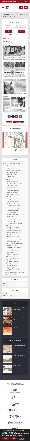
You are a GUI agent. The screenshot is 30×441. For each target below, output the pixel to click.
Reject (13, 438)
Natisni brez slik (19, 122)
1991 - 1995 (8, 263)
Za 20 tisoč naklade (12, 212)
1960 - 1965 (8, 207)
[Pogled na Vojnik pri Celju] (7, 359)
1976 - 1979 (8, 249)
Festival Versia (16, 327)
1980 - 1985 (8, 256)
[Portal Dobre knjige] (15, 422)
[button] (23, 143)
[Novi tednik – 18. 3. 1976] (15, 52)
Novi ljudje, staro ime (12, 254)
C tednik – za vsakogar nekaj (14, 229)
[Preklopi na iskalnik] (26, 7)
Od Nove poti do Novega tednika (12, 163)
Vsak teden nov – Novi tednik (14, 232)
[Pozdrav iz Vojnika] (7, 369)
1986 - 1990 (8, 260)
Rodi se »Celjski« (11, 176)
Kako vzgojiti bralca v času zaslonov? (19, 318)
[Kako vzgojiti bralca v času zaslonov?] (7, 321)
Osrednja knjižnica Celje (19, 27)
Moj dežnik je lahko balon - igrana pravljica (19, 308)
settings (20, 435)
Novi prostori (10, 252)
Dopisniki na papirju (12, 185)
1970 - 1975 (8, 234)
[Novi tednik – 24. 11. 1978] (15, 86)
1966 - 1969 (8, 225)
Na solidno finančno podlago (14, 183)
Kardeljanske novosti (12, 251)
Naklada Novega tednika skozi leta (14, 272)
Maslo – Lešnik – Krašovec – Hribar (16, 218)
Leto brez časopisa (12, 174)
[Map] (21, 7)
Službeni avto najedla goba (14, 194)
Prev (9, 31)
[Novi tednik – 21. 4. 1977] (15, 69)
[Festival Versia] (7, 331)
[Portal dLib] (15, 404)
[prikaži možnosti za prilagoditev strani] (25, 1)
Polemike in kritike (11, 200)
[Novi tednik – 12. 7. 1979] (15, 103)
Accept (5, 438)
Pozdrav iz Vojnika (17, 365)
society (5, 285)
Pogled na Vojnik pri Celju (19, 355)
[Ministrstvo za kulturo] (15, 384)
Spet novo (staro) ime (12, 192)
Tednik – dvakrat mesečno (14, 178)
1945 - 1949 (8, 165)
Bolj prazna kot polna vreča (14, 240)
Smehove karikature (12, 198)
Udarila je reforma (11, 221)
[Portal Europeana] (15, 397)
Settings (22, 438)
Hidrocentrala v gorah (12, 201)
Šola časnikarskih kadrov (13, 220)
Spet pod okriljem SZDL (13, 236)
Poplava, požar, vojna (12, 265)
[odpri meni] (3, 7)
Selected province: (9, 1)
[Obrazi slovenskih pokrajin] (15, 416)
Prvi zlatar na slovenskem (19, 345)
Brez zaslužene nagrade (13, 238)
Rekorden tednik (11, 203)
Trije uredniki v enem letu (13, 181)
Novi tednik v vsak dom (13, 241)
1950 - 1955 (8, 180)
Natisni (10, 122)
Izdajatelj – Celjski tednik (13, 205)
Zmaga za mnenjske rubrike (14, 243)
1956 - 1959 (8, 196)
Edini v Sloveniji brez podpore (14, 230)
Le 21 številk (10, 169)
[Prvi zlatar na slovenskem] (7, 349)
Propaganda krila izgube (13, 227)
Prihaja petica (10, 267)
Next (21, 31)
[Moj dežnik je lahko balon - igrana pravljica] (7, 311)
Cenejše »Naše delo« (12, 172)
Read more (6, 38)
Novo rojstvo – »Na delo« (14, 170)
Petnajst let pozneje (10, 274)
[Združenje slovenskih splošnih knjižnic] (15, 410)
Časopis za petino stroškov (14, 247)
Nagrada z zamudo (12, 245)
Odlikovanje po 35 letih (13, 258)
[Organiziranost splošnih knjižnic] (15, 391)
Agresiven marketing (12, 210)
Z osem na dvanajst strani (14, 209)
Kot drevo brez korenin (13, 190)
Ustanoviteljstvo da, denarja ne (15, 223)
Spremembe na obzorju (13, 261)
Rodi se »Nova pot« (12, 167)
